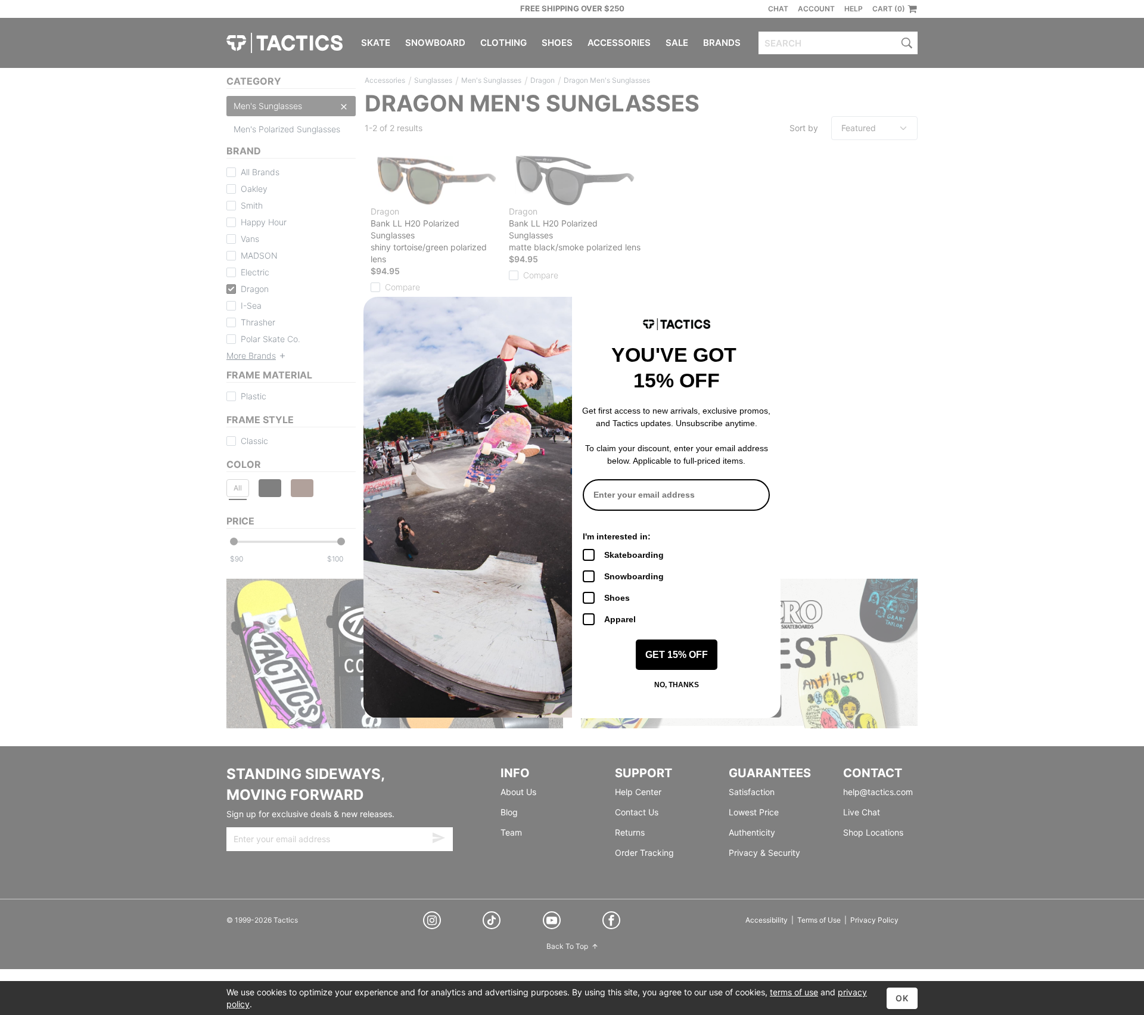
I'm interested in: (617, 536)
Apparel (620, 619)
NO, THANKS (676, 685)
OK (902, 998)
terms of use (794, 992)
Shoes (617, 598)
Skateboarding (634, 555)
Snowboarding (634, 576)
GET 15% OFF (676, 655)
